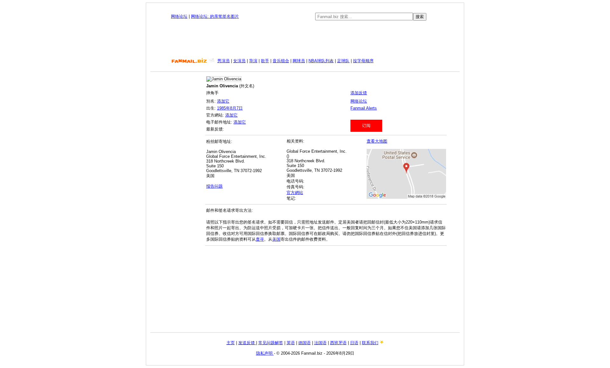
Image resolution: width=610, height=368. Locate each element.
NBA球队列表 (321, 60)
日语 (354, 342)
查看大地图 (377, 141)
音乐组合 (281, 60)
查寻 (260, 239)
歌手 (265, 60)
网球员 (299, 60)
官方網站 (295, 192)
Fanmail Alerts (363, 108)
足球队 (343, 60)
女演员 (239, 60)
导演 (253, 60)
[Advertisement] (305, 39)
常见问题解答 (270, 342)
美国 (276, 239)
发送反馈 (247, 342)
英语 (291, 342)
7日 (239, 108)
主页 (231, 342)
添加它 (223, 101)
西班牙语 (338, 342)
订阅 (366, 125)
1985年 (223, 108)
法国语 (320, 342)
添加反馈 (358, 92)
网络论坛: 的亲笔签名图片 (215, 16)
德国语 (304, 342)
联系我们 (370, 342)
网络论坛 (179, 16)
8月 (233, 108)
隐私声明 (265, 353)
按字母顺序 (363, 60)
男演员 (223, 60)
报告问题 (214, 186)
